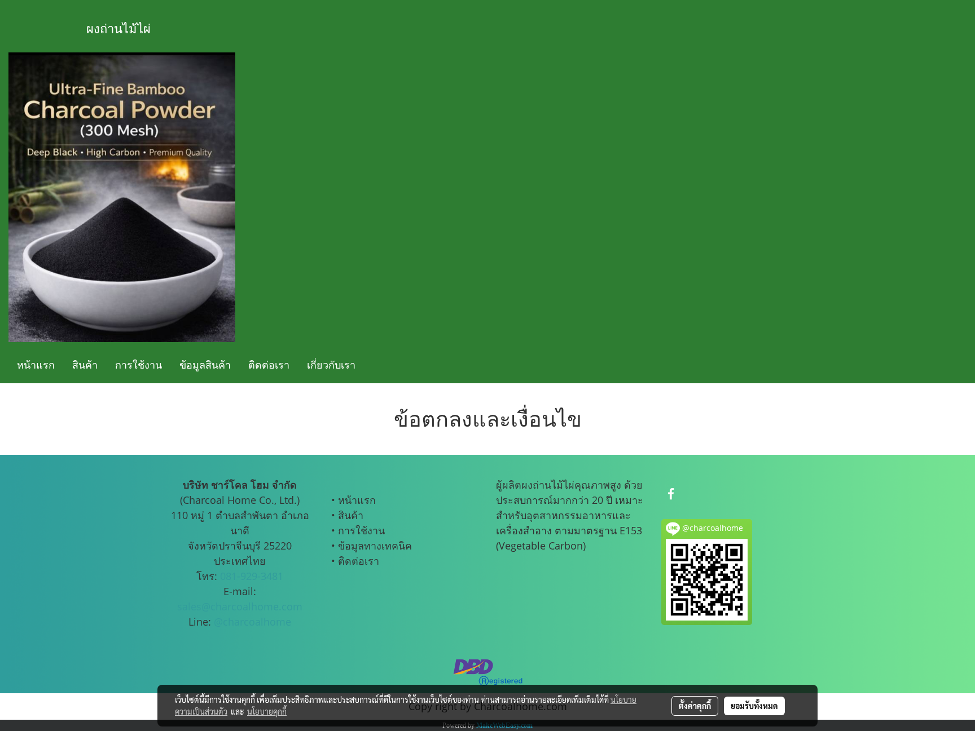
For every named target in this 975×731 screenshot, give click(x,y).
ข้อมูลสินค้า (205, 364)
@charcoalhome (252, 621)
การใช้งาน (138, 364)
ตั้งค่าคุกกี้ (695, 706)
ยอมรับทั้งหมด (754, 706)
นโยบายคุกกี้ (267, 711)
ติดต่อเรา (268, 364)
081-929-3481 (251, 576)
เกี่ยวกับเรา (331, 364)
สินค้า (85, 364)
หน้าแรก (36, 364)
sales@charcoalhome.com (239, 606)
